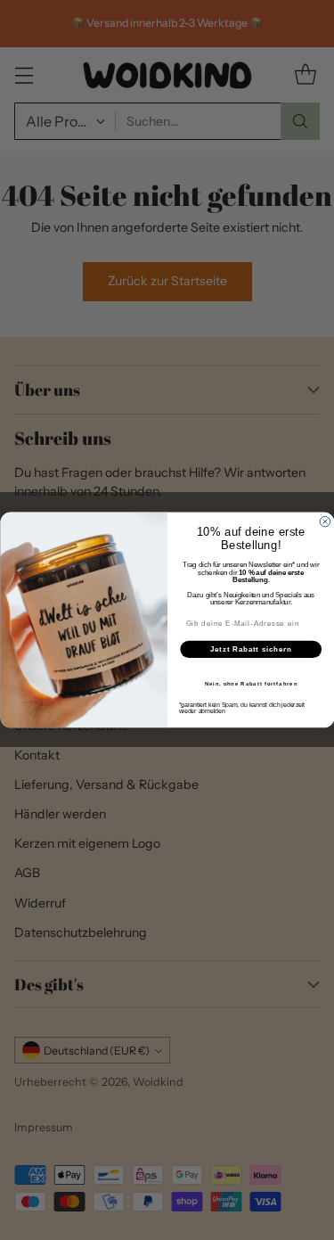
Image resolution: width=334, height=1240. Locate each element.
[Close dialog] (325, 521)
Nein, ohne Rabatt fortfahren (250, 684)
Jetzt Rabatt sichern (250, 649)
